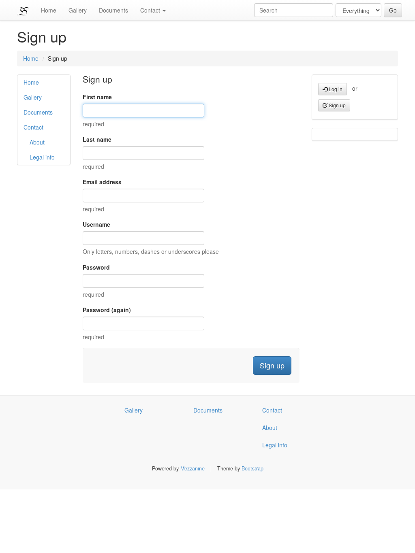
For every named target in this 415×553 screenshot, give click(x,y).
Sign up (336, 105)
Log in (334, 88)
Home (48, 10)
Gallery (77, 10)
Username (96, 224)
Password (96, 267)
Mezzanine (192, 468)
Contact (151, 10)
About (37, 142)
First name (97, 97)
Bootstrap (252, 468)
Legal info (42, 157)
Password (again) (107, 310)
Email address (102, 182)
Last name (97, 139)
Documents (113, 10)
